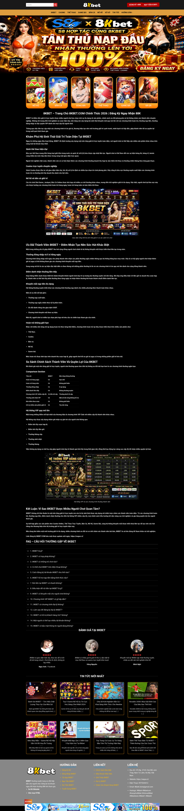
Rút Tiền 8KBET (68, 785)
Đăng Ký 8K (66, 770)
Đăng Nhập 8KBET (69, 774)
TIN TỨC (115, 12)
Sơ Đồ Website (33, 789)
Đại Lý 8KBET (101, 781)
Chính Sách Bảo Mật (103, 770)
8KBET (53, 12)
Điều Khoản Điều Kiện (104, 774)
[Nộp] (55, 5)
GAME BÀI (82, 12)
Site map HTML (34, 793)
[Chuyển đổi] (28, 551)
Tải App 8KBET (67, 778)
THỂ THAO (71, 12)
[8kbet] (92, 5)
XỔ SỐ (107, 12)
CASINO (62, 12)
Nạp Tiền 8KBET (68, 781)
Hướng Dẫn (126, 12)
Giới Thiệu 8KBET (102, 778)
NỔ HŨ (100, 12)
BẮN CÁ (92, 12)
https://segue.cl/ (77, 536)
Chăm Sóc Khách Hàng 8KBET (107, 785)
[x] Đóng (28, 801)
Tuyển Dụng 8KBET (69, 789)
